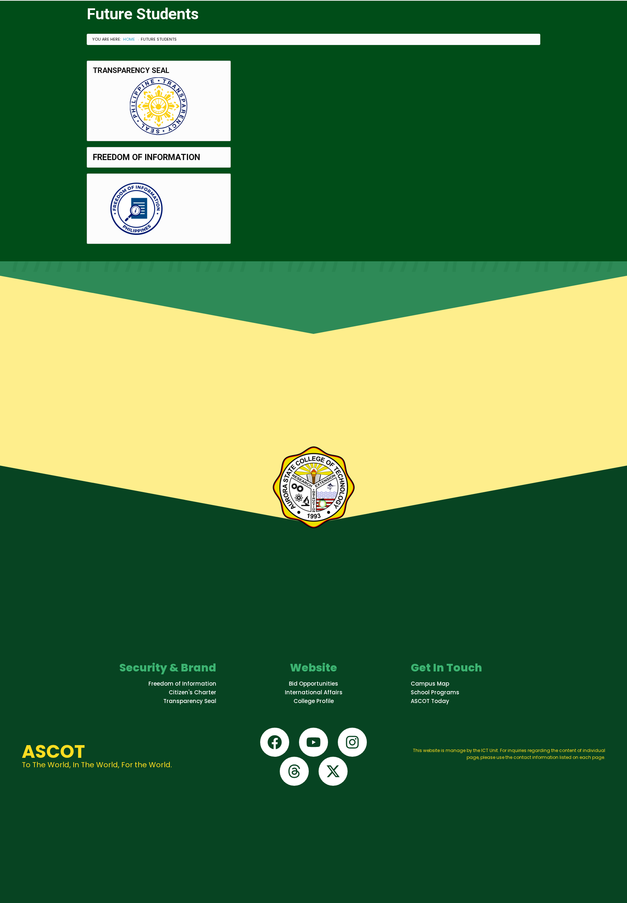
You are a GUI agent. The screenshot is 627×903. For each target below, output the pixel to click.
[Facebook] (274, 742)
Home (129, 39)
